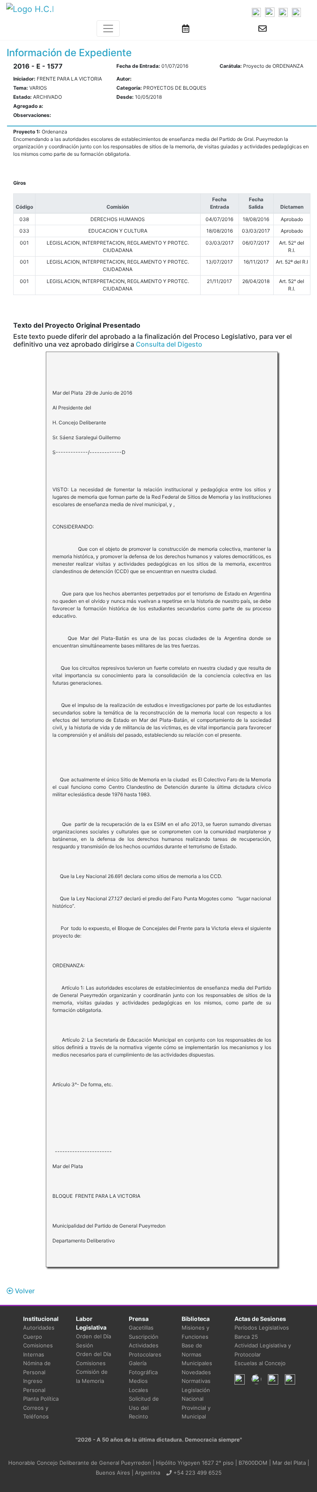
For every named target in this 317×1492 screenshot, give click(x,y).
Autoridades (38, 1327)
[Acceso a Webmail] (262, 28)
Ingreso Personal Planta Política (41, 1390)
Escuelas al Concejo (260, 1363)
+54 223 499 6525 (197, 1472)
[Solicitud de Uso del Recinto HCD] (185, 28)
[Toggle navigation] (108, 28)
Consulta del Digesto (169, 344)
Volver (24, 1291)
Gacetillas (141, 1327)
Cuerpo (32, 1336)
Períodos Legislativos (261, 1327)
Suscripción (143, 1336)
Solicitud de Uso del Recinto (144, 1407)
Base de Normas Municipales (197, 1354)
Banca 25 (246, 1336)
